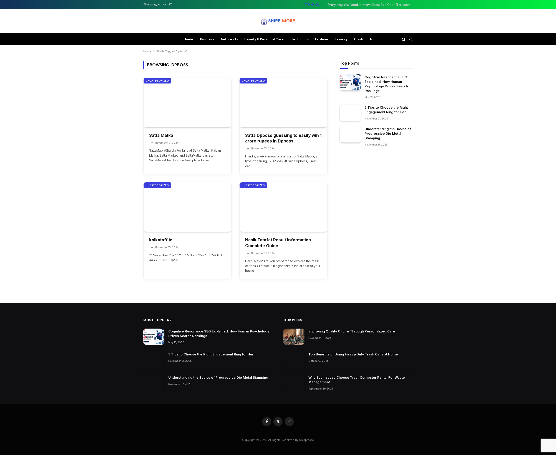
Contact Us (363, 39)
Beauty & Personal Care (264, 39)
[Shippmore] (278, 21)
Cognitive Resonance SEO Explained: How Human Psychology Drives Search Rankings (386, 84)
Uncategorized (157, 80)
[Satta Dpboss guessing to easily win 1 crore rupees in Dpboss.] (283, 102)
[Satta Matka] (187, 102)
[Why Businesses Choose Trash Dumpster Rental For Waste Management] (293, 383)
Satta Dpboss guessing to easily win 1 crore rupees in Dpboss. (283, 138)
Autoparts (229, 39)
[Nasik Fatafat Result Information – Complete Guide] (283, 207)
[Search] (403, 39)
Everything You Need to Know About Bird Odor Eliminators (369, 5)
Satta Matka (161, 135)
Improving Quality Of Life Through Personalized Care (351, 331)
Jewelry (341, 39)
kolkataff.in (160, 239)
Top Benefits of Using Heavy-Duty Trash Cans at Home (353, 354)
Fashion (321, 39)
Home (189, 39)
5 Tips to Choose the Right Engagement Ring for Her (386, 109)
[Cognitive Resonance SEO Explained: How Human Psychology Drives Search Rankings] (350, 82)
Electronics (299, 39)
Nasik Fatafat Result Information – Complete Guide (279, 242)
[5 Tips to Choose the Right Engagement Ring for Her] (350, 113)
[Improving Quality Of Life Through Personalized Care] (293, 337)
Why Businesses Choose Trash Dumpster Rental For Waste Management (356, 379)
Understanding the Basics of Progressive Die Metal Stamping (388, 133)
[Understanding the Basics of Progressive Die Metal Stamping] (350, 134)
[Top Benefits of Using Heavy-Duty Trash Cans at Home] (293, 360)
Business (207, 39)
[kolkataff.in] (187, 207)
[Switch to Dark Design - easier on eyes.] (410, 39)
